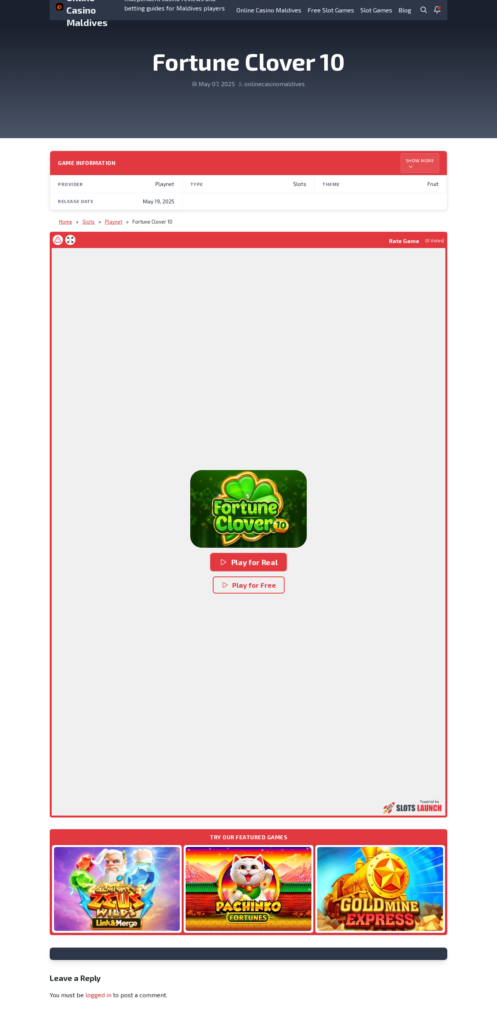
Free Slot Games (331, 10)
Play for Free (254, 585)
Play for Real (254, 562)
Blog (404, 10)
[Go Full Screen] (70, 240)
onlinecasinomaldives (274, 83)
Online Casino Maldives (268, 10)
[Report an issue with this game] (58, 240)
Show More (420, 160)
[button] (248, 509)
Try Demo (117, 888)
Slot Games (376, 10)
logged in (98, 994)
